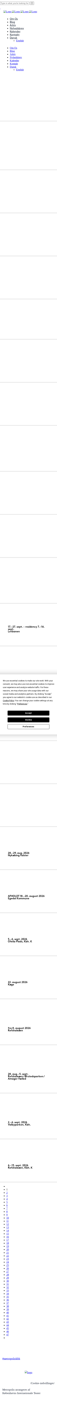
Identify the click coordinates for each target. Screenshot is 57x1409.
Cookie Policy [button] (8, 700)
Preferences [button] (22, 704)
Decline (28, 720)
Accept (28, 713)
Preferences (28, 727)
